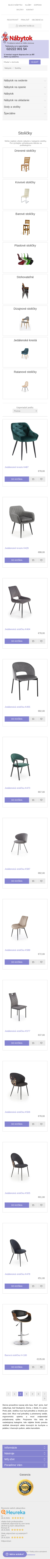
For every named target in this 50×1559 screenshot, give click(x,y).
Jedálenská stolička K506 (17, 1112)
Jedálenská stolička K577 (17, 1031)
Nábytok (8, 68)
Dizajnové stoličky (25, 308)
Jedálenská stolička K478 (17, 1274)
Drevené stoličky (25, 150)
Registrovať (12, 20)
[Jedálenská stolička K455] (25, 681)
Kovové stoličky (25, 182)
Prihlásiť (25, 20)
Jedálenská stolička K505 (17, 1193)
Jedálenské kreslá (25, 340)
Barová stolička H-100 (16, 1355)
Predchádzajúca (8, 1394)
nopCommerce (29, 1555)
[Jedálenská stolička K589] (25, 923)
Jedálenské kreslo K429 (17, 548)
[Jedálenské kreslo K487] (25, 441)
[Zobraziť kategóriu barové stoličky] (25, 227)
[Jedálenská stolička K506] (25, 1085)
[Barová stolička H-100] (25, 1328)
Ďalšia (44, 1394)
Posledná (44, 1398)
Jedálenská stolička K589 (17, 950)
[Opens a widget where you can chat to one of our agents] (15, 1554)
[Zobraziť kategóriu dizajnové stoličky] (25, 322)
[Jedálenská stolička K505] (25, 1166)
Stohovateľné (25, 277)
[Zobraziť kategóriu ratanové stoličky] (25, 385)
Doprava (38, 5)
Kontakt (30, 10)
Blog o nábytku (15, 5)
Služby (28, 5)
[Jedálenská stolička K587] (25, 842)
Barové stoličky (25, 214)
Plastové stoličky (25, 245)
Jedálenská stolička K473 (17, 788)
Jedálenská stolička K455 (17, 707)
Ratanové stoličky (25, 372)
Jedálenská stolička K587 (17, 869)
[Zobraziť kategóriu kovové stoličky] (25, 196)
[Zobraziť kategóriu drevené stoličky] (25, 164)
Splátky (20, 10)
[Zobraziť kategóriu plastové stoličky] (25, 259)
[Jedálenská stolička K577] (25, 1004)
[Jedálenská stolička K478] (25, 1247)
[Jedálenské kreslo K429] (25, 521)
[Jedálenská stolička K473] (25, 761)
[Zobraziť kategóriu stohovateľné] (25, 291)
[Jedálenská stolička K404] (25, 602)
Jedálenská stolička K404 (17, 629)
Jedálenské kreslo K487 (17, 467)
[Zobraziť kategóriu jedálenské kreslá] (25, 354)
